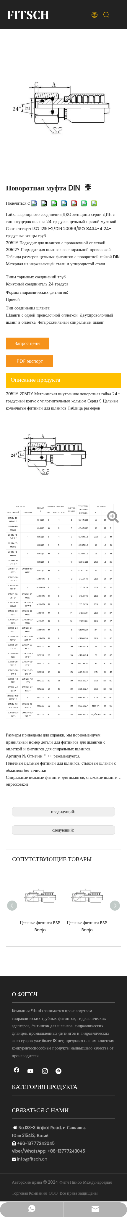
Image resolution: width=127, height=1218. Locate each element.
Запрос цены (27, 343)
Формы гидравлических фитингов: (37, 292)
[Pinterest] (59, 1071)
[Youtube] (30, 1071)
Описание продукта (35, 379)
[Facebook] (16, 1071)
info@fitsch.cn (32, 1159)
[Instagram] (45, 1071)
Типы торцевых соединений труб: (36, 277)
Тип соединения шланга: (28, 308)
